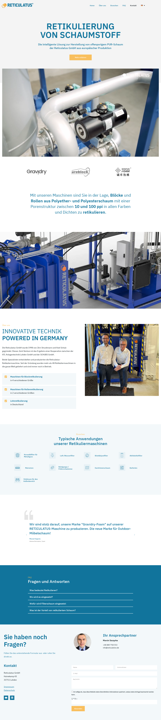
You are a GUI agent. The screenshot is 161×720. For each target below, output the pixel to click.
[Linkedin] (12, 698)
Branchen (114, 5)
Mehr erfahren (80, 57)
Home (92, 5)
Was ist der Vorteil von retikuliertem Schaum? (53, 610)
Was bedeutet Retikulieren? (44, 590)
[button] (26, 535)
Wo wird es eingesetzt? (41, 596)
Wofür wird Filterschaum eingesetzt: (48, 603)
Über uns (102, 5)
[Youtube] (6, 698)
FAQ (124, 5)
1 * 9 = (74, 699)
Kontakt (133, 5)
